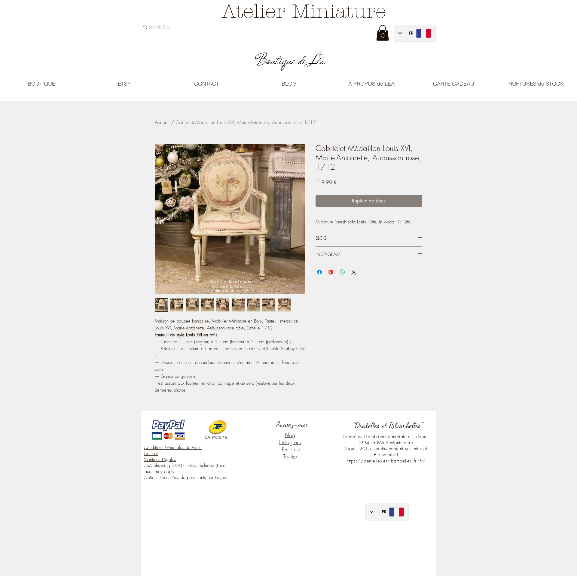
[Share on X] (353, 272)
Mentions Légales (160, 459)
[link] (382, 33)
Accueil (162, 122)
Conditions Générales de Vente (173, 447)
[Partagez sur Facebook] (319, 272)
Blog (290, 434)
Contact (151, 453)
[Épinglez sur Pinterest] (330, 272)
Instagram (290, 442)
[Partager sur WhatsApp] (342, 272)
